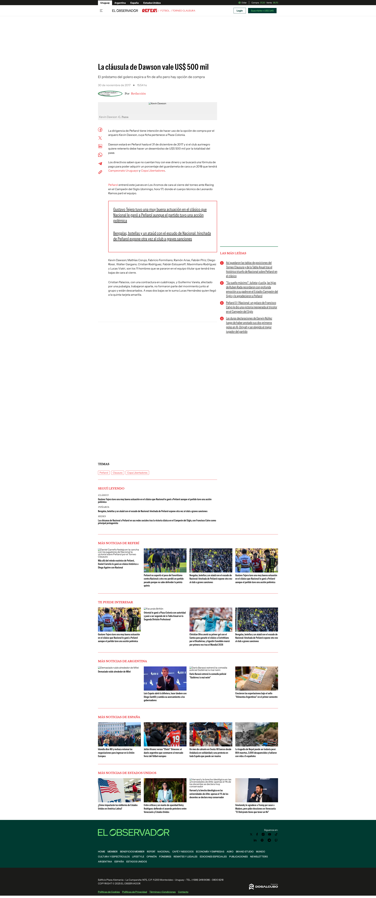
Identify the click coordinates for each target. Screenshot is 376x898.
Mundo (260, 851)
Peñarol (113, 185)
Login (240, 10)
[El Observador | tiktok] (276, 834)
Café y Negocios (183, 851)
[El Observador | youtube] (269, 834)
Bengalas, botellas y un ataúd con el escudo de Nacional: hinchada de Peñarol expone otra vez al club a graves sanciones (152, 511)
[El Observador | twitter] (251, 834)
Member (113, 851)
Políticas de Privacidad (134, 891)
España (134, 2)
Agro (230, 851)
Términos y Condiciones (162, 891)
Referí (151, 851)
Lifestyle (138, 856)
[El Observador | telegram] (269, 840)
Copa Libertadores (153, 170)
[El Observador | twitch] (276, 840)
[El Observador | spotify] (262, 840)
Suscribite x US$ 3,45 (262, 10)
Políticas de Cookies (109, 891)
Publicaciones (238, 856)
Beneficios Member (132, 851)
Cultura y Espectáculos (114, 856)
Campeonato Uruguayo (123, 170)
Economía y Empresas (210, 851)
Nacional (163, 851)
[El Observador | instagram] (263, 834)
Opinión (152, 856)
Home (101, 851)
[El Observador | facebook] (257, 834)
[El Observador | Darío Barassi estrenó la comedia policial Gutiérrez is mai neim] (210, 670)
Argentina (120, 2)
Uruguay (105, 2)
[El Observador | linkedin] (255, 840)
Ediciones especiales (213, 856)
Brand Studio (245, 851)
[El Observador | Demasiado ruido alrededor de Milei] (118, 667)
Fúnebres (165, 856)
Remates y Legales (185, 856)
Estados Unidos (152, 2)
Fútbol (165, 10)
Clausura (117, 472)
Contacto (183, 891)
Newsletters (259, 856)
